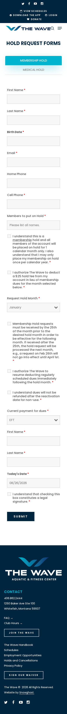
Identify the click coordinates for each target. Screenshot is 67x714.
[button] (60, 28)
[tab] (33, 60)
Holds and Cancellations (21, 660)
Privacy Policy (13, 666)
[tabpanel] (33, 307)
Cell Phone (16, 195)
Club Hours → (13, 623)
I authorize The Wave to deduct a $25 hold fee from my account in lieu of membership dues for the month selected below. (36, 280)
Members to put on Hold (26, 216)
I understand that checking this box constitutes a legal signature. (36, 497)
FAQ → (8, 618)
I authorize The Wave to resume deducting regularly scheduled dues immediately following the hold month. (34, 376)
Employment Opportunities (23, 655)
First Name (16, 90)
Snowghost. (26, 692)
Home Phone (16, 174)
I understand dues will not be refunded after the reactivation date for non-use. (36, 396)
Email (12, 153)
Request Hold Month (23, 298)
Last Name (16, 111)
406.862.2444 (13, 598)
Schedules (11, 650)
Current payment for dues (28, 411)
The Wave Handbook (18, 645)
